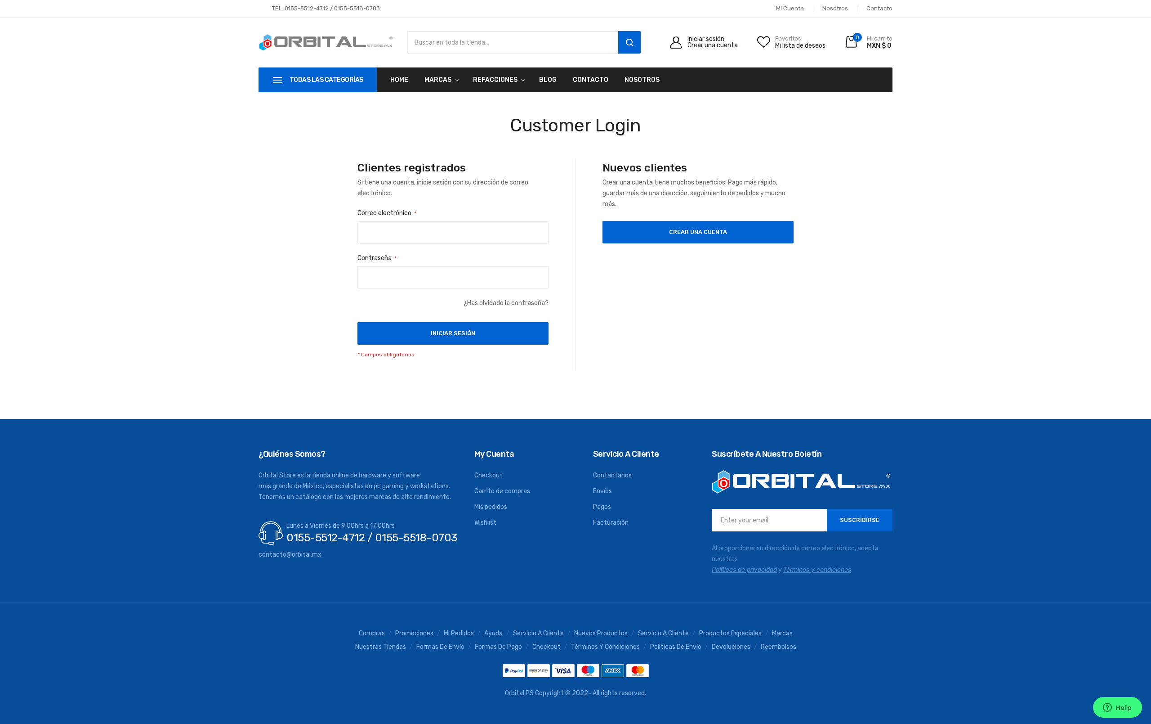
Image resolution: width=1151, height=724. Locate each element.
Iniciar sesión (705, 39)
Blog (548, 80)
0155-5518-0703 (357, 8)
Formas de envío (440, 647)
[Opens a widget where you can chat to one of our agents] (1117, 708)
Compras (372, 633)
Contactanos (612, 475)
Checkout (488, 475)
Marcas (782, 633)
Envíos (602, 491)
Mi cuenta (790, 8)
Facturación (611, 522)
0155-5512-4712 (307, 8)
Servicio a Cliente (538, 633)
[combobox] (510, 42)
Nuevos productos (601, 633)
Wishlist (485, 522)
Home (399, 80)
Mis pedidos (490, 507)
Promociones (414, 633)
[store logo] (326, 42)
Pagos (602, 507)
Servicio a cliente (663, 633)
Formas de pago (498, 647)
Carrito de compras (502, 491)
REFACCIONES (495, 80)
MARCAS (437, 80)
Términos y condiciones (605, 647)
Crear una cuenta (712, 45)
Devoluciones (731, 647)
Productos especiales (730, 633)
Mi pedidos (459, 633)
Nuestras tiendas (380, 647)
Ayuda (493, 633)
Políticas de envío (675, 647)
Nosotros (835, 8)
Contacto (879, 8)
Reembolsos (778, 647)
